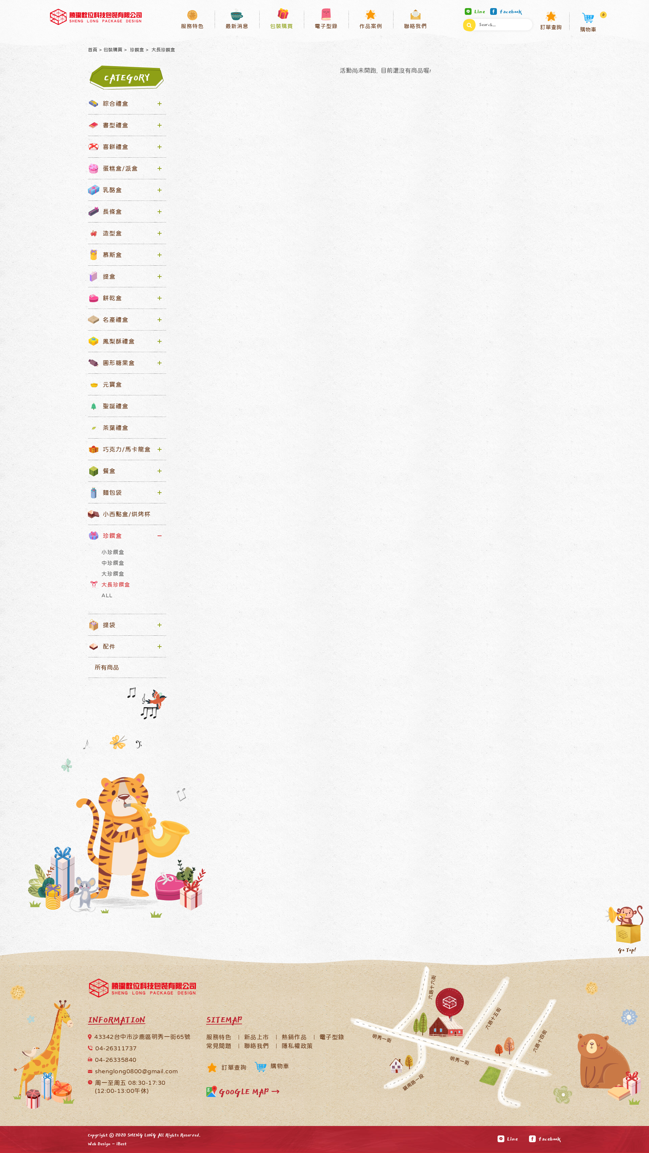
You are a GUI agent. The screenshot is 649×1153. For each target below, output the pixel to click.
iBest (121, 1144)
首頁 (92, 49)
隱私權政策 (297, 1046)
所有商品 (107, 667)
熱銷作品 (294, 1037)
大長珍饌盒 (162, 49)
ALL (107, 595)
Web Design (99, 1144)
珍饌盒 (136, 49)
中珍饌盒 (112, 563)
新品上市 (256, 1037)
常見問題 (218, 1046)
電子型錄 (331, 1037)
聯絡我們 (256, 1046)
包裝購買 (112, 49)
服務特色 (218, 1037)
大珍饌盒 (112, 573)
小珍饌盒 (112, 552)
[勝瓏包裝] (96, 17)
